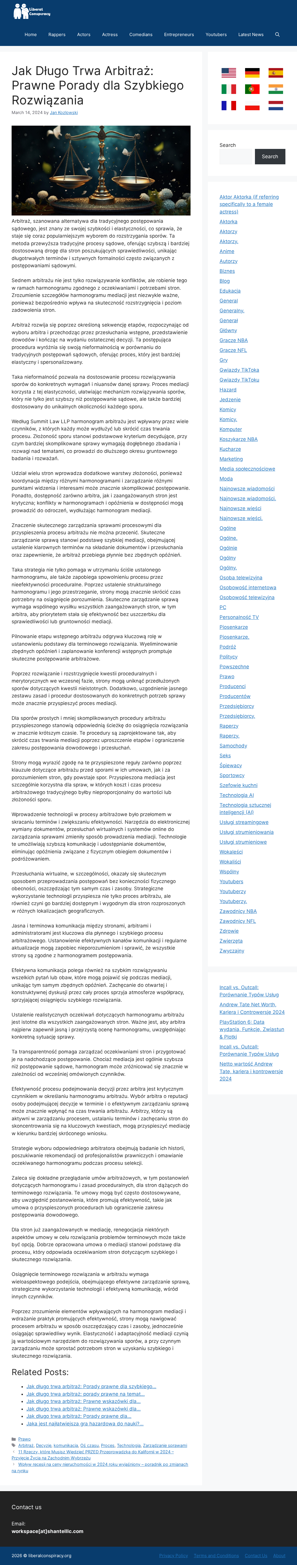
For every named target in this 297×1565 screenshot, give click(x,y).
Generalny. (232, 311)
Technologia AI (237, 795)
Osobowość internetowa (248, 587)
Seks (225, 756)
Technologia (129, 1445)
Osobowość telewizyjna (247, 597)
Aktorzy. (229, 241)
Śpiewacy (231, 765)
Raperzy (229, 726)
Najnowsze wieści (240, 508)
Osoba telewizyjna (241, 578)
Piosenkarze (234, 627)
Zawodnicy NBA (238, 911)
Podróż (228, 647)
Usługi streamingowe (244, 822)
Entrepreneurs (179, 34)
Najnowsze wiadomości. (248, 498)
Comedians (141, 34)
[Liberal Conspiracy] (31, 11)
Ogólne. (229, 538)
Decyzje (43, 1445)
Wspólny (229, 872)
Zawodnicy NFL (238, 921)
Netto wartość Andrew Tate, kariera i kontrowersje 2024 (251, 1071)
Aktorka (229, 222)
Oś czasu (89, 1445)
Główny (228, 330)
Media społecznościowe (247, 469)
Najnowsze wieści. (241, 518)
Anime (227, 251)
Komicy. (228, 419)
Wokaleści (231, 852)
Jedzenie (230, 400)
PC (223, 607)
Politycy (229, 657)
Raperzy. (230, 736)
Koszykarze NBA (239, 439)
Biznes (227, 271)
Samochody (233, 746)
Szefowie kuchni (239, 785)
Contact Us (256, 1555)
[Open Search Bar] (277, 34)
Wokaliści (230, 862)
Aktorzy (228, 231)
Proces (108, 1445)
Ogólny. (228, 568)
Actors (83, 34)
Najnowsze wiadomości (247, 489)
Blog (225, 281)
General (229, 301)
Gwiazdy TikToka (239, 370)
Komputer (231, 429)
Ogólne (228, 528)
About (279, 1555)
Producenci (233, 686)
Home (31, 34)
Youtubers (216, 34)
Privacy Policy (173, 1555)
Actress (110, 34)
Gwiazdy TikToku (239, 380)
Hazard (228, 390)
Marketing (231, 459)
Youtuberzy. (233, 901)
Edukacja (230, 291)
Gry (224, 360)
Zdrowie (229, 931)
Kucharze (230, 449)
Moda (226, 479)
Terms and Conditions (216, 1555)
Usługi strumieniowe (243, 842)
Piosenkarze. (234, 637)
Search (228, 145)
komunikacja (66, 1445)
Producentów (235, 696)
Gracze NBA (234, 340)
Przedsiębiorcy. (237, 716)
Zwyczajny (232, 951)
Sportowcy (232, 775)
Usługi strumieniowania (247, 832)
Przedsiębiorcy (237, 706)
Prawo (24, 1438)
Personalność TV (239, 617)
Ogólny (228, 558)
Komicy (228, 409)
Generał (229, 320)
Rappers (57, 34)
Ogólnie (228, 548)
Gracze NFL (233, 350)
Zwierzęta (231, 941)
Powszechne (234, 667)
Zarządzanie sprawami (165, 1445)
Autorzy (229, 261)
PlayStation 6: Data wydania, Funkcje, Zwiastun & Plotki (252, 1029)
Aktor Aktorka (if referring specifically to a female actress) (249, 204)
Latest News (251, 34)
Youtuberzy (233, 891)
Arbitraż (26, 1445)
